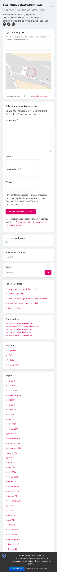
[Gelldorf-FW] (28, 88)
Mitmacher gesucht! (15, 294)
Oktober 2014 (13, 549)
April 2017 (11, 419)
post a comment (40, 96)
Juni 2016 (11, 457)
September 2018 (14, 395)
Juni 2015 (10, 510)
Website (9, 182)
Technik (10, 360)
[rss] (13, 24)
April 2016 (11, 467)
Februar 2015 (12, 530)
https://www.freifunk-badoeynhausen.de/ (22, 326)
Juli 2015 (10, 506)
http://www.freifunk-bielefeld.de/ (19, 323)
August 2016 (12, 453)
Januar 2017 (12, 434)
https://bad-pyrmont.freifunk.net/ (19, 335)
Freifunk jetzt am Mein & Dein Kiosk (21, 289)
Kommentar (12, 120)
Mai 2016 (11, 462)
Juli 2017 (10, 414)
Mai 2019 (11, 381)
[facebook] (4, 24)
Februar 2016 (12, 477)
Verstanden (16, 569)
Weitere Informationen (36, 569)
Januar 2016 (12, 482)
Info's (9, 355)
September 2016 (14, 448)
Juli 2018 (10, 400)
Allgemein (11, 350)
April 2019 (11, 386)
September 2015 (14, 501)
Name (9, 156)
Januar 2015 (12, 534)
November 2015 (13, 491)
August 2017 (12, 410)
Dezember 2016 (13, 438)
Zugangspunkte (13, 365)
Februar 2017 (12, 429)
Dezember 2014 (13, 539)
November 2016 (13, 443)
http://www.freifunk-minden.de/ (19, 329)
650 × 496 (35, 37)
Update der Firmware (16, 308)
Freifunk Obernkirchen (22, 5)
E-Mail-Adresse (13, 169)
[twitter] (9, 24)
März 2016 (11, 472)
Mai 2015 (11, 515)
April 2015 (11, 520)
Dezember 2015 (13, 486)
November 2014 (13, 544)
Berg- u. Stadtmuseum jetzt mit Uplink (22, 303)
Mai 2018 (11, 405)
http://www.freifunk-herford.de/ (19, 332)
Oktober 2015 (12, 496)
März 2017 (11, 424)
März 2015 (11, 525)
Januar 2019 (12, 390)
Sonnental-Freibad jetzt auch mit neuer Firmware (27, 298)
